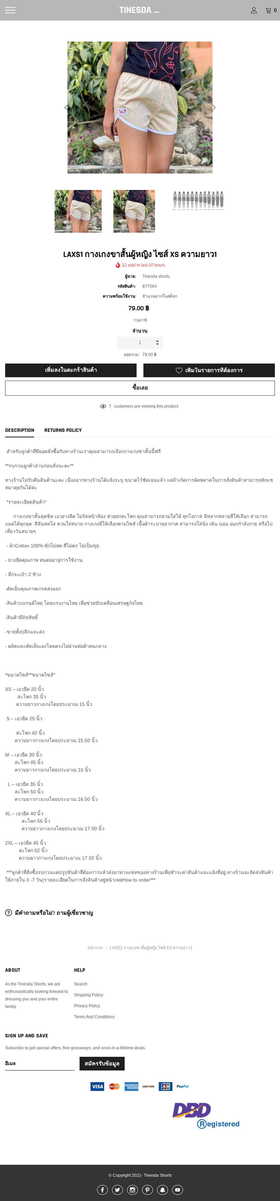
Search (80, 983)
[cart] (268, 10)
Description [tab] (19, 430)
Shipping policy (88, 994)
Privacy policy (87, 1005)
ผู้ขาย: (130, 276)
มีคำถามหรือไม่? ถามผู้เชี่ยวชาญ (53, 913)
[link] (81, 211)
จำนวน (140, 331)
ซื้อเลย (140, 388)
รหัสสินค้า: (126, 286)
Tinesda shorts (140, 10)
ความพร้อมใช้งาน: (119, 296)
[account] (254, 10)
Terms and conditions (94, 1016)
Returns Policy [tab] (63, 430)
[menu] (10, 10)
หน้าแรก (94, 947)
